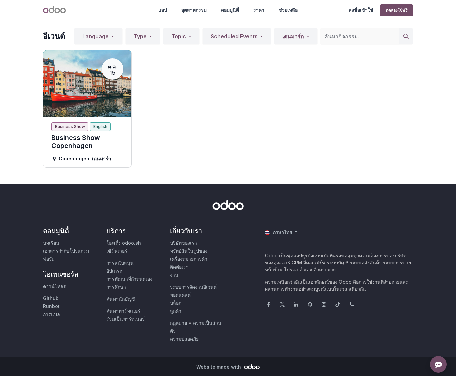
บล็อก (175, 303)
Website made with (219, 367)
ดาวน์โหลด (54, 286)
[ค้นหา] (406, 36)
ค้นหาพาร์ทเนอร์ (123, 311)
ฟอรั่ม (49, 259)
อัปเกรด (114, 271)
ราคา (258, 10)
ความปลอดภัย (184, 339)
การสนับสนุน (120, 263)
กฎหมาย (178, 323)
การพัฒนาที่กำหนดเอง (129, 279)
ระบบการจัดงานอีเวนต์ (193, 287)
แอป (162, 10)
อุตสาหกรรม (194, 10)
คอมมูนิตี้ (230, 10)
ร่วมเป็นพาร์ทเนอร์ (125, 319)
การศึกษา (116, 287)
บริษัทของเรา (183, 243)
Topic (179, 36)
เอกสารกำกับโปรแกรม (66, 251)
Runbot (51, 306)
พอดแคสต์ (180, 295)
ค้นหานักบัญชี (120, 299)
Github (51, 298)
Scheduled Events (235, 36)
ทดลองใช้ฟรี (396, 10)
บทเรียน (51, 243)
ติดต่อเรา (179, 267)
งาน (174, 275)
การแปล (51, 314)
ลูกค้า (175, 311)
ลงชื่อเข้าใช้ (361, 10)
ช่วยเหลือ (288, 10)
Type (141, 36)
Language (96, 36)
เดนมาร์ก (293, 36)
